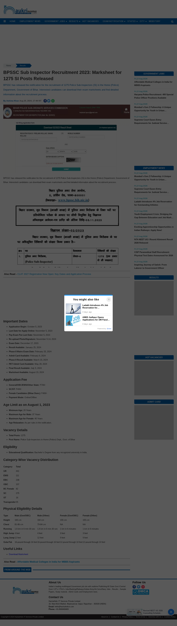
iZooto (109, 328)
